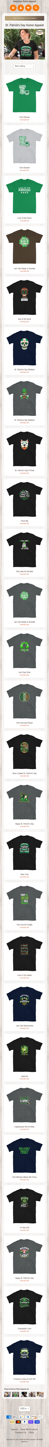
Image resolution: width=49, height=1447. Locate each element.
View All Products (29, 1429)
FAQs (31, 1432)
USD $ (23, 1408)
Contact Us (20, 1432)
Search (14, 1429)
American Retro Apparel (24, 1)
